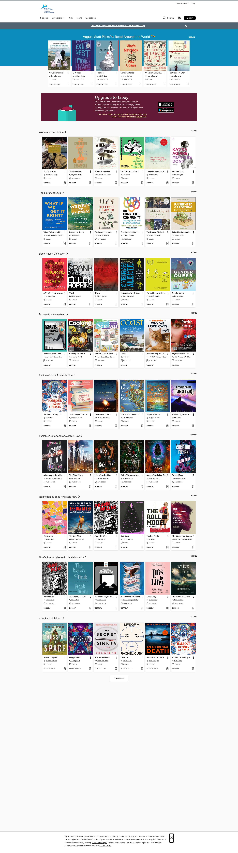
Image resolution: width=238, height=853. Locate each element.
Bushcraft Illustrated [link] (103, 232)
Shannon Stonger (155, 235)
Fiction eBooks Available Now (56, 375)
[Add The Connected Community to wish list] (141, 243)
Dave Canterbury (103, 235)
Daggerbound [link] (75, 658)
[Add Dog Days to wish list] (141, 547)
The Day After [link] (75, 536)
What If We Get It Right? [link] (53, 232)
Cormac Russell (128, 235)
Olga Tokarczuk (76, 175)
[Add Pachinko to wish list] (116, 84)
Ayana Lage (50, 539)
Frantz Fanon (101, 600)
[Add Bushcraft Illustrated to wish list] (116, 243)
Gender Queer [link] (178, 293)
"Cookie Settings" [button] (99, 842)
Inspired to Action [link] (76, 232)
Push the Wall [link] (100, 536)
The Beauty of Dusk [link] (77, 597)
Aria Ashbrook (128, 478)
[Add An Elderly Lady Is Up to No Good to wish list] (163, 84)
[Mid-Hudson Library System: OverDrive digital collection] (47, 9)
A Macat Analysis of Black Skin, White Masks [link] (105, 597)
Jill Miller (152, 539)
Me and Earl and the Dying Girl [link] (156, 293)
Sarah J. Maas (50, 296)
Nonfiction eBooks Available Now (58, 496)
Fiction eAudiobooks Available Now (59, 436)
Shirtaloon (177, 418)
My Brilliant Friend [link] (56, 73)
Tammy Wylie (178, 235)
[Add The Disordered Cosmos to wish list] (193, 547)
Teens (79, 18)
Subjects (44, 18)
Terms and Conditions (108, 836)
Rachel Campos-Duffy (130, 600)
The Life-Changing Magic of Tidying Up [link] (156, 171)
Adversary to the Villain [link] (53, 475)
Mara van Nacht (154, 478)
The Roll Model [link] (153, 536)
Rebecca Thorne (51, 661)
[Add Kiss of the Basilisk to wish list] (116, 486)
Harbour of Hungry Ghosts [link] (53, 414)
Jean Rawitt (75, 235)
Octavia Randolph (103, 418)
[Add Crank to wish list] (90, 304)
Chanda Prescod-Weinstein (183, 539)
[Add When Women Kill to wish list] (116, 183)
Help (193, 3)
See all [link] (192, 37)
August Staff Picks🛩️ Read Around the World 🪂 (119, 37)
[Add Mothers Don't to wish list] (193, 183)
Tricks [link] (97, 293)
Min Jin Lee (103, 76)
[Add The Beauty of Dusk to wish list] (90, 608)
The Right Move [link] (76, 475)
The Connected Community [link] (131, 232)
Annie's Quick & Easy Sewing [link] (105, 354)
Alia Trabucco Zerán (104, 175)
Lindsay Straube (102, 478)
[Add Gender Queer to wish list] (193, 304)
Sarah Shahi (153, 600)
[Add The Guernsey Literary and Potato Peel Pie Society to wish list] (187, 84)
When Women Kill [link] (102, 171)
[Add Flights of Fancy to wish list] (167, 426)
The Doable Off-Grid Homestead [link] (156, 232)
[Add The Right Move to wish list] (90, 486)
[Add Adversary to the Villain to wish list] (64, 486)
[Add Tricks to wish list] (116, 304)
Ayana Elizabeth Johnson (54, 235)
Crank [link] (71, 293)
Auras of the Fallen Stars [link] (156, 475)
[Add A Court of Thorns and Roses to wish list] (64, 304)
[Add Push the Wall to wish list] (116, 547)
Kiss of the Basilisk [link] (103, 475)
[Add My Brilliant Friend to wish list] (68, 84)
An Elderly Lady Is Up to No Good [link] (154, 73)
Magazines (91, 18)
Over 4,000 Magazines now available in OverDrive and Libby (118, 25)
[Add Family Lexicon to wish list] (64, 183)
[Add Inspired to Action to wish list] (90, 243)
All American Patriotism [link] (130, 597)
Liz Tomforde (75, 478)
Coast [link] (123, 354)
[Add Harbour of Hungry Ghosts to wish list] (64, 426)
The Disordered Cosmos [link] (182, 536)
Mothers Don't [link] (178, 171)
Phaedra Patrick (76, 418)
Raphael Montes (102, 661)
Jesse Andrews (154, 296)
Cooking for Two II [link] (77, 354)
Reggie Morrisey (154, 418)
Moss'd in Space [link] (50, 658)
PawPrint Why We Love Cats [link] (156, 354)
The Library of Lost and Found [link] (79, 414)
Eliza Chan (49, 418)
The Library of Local (50, 193)
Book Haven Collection (52, 253)
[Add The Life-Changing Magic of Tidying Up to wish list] (167, 183)
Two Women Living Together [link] (131, 171)
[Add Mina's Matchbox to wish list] (139, 84)
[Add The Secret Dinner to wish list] (116, 669)
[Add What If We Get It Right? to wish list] (64, 243)
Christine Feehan (180, 478)
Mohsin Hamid (80, 76)
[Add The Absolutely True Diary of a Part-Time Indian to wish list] (141, 304)
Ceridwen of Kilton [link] (103, 414)
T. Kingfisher (75, 661)
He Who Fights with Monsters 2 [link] (182, 414)
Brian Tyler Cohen (77, 539)
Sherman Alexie (128, 296)
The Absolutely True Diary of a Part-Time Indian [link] (131, 293)
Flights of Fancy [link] (153, 414)
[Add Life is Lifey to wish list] (167, 608)
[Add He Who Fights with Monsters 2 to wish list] (193, 426)
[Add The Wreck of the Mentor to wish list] (193, 608)
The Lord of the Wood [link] (130, 414)
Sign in (190, 18)
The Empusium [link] (75, 171)
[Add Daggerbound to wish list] (90, 669)
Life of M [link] (124, 658)
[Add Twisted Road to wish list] (193, 486)
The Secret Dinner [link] (102, 658)
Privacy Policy (128, 836)
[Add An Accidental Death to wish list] (167, 669)
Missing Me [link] (48, 536)
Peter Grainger (154, 661)
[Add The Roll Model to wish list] (167, 547)
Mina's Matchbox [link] (128, 73)
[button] (182, 3)
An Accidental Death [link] (155, 658)
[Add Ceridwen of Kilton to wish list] (116, 426)
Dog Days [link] (125, 536)
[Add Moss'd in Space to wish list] (64, 669)
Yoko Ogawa (127, 76)
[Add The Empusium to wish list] (90, 183)
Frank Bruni (75, 600)
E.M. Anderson (128, 418)
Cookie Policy (105, 846)
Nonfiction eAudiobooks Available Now (61, 557)
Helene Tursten (152, 76)
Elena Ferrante (56, 76)
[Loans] (179, 18)
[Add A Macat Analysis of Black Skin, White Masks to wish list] (116, 608)
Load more (119, 678)
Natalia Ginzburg (51, 175)
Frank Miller (101, 539)
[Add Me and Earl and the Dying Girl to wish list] (167, 304)
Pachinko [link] (101, 73)
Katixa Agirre (178, 175)
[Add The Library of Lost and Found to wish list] (90, 426)
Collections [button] (57, 18)
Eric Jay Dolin (178, 600)
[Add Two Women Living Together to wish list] (141, 183)
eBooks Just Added (50, 618)
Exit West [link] (77, 73)
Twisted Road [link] (177, 475)
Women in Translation (51, 132)
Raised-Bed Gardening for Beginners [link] (182, 232)
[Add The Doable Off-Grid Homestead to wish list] (167, 243)
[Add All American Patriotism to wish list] (141, 608)
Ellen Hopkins (76, 296)
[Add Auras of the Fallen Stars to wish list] (167, 486)
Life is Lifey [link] (151, 597)
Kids (71, 18)
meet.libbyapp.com (137, 117)
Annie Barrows (176, 76)
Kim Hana (126, 175)
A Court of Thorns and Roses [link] (53, 293)
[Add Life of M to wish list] (141, 669)
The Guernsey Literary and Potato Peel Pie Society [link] (178, 73)
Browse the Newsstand (52, 314)
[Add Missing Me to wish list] (64, 547)
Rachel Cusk (127, 661)
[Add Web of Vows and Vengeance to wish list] (141, 486)
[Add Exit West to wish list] (92, 84)
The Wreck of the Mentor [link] (182, 597)
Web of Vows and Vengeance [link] (131, 475)
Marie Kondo (153, 175)
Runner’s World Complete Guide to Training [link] (53, 354)
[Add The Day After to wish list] (90, 547)
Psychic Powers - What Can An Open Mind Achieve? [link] (182, 354)
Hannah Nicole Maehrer (54, 478)
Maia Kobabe (178, 296)
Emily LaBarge (128, 539)
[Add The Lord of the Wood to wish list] (141, 426)
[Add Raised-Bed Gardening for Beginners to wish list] (193, 243)
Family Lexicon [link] (50, 171)
